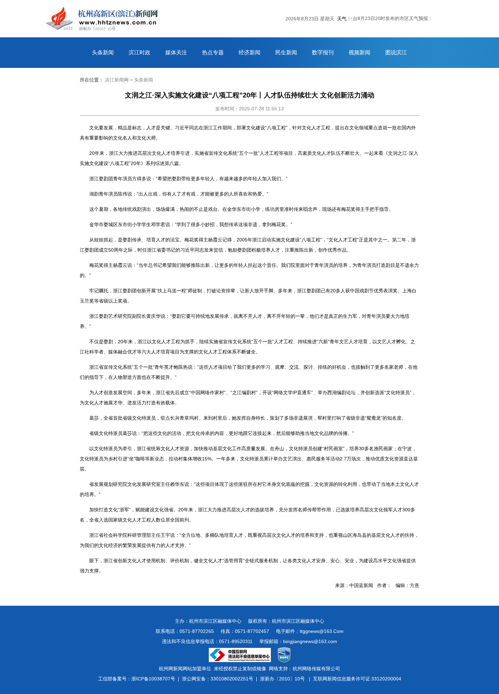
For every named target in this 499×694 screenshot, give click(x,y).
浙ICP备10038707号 (153, 678)
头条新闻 (103, 52)
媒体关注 (176, 52)
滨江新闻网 (117, 80)
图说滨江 (396, 52)
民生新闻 (286, 52)
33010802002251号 (231, 678)
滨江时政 (139, 52)
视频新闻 (359, 52)
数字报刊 (323, 52)
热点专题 (213, 52)
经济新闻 (249, 52)
